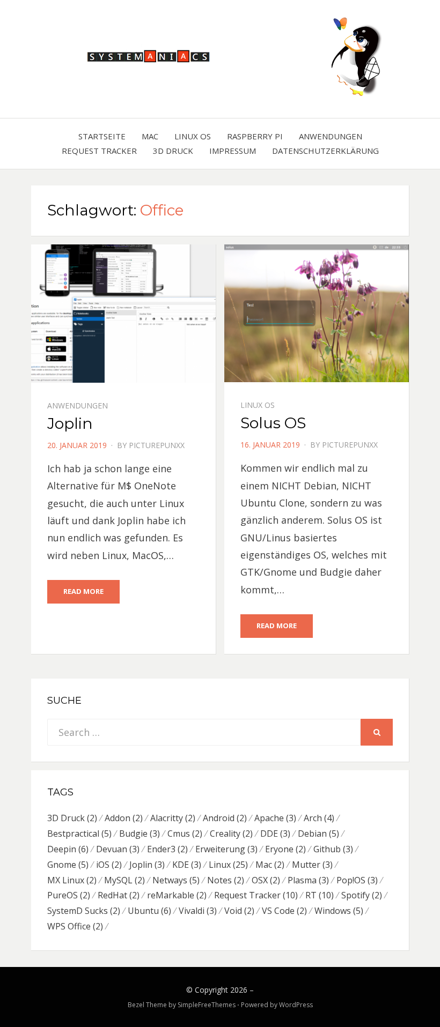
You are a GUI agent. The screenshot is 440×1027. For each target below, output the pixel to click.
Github (333, 849)
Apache (275, 818)
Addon (124, 818)
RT (319, 895)
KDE (186, 864)
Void (239, 911)
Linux (228, 864)
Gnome (68, 864)
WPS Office (75, 926)
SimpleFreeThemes (207, 1004)
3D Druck (173, 150)
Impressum (232, 150)
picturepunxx (157, 445)
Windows (338, 911)
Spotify (361, 895)
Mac (150, 136)
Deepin (68, 849)
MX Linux (72, 880)
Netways (176, 880)
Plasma (308, 880)
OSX (266, 880)
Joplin (70, 423)
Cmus (184, 833)
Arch (319, 818)
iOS (109, 864)
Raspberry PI (255, 136)
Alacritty (172, 818)
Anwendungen (330, 136)
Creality (231, 833)
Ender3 (167, 849)
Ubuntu (149, 911)
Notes (225, 880)
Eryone (285, 849)
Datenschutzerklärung (325, 150)
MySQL (124, 880)
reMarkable (177, 895)
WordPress (296, 1004)
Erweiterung (226, 849)
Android (225, 818)
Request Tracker (99, 150)
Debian (318, 833)
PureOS (68, 895)
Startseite (102, 136)
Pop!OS (357, 880)
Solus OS (273, 423)
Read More (83, 591)
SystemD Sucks (83, 911)
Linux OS (192, 136)
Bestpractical (79, 833)
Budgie (139, 833)
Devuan (118, 849)
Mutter (312, 864)
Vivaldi (198, 911)
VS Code (284, 911)
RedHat (119, 895)
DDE (275, 833)
